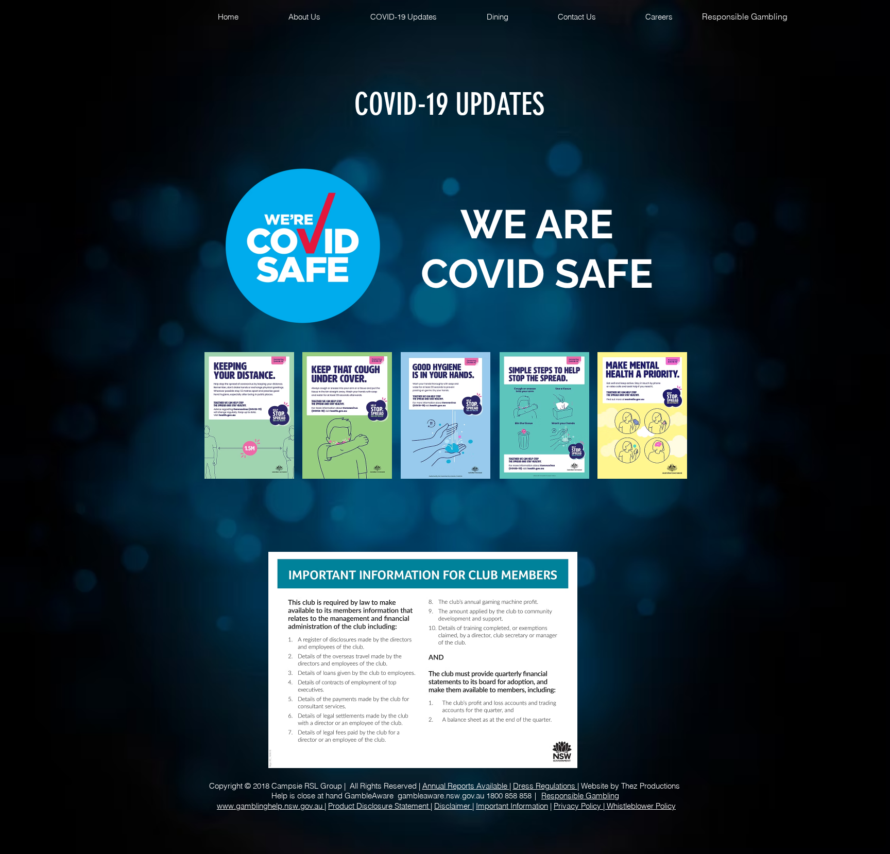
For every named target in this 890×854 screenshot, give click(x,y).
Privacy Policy (578, 806)
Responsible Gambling (745, 16)
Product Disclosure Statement (379, 806)
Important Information (512, 806)
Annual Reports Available (465, 786)
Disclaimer (453, 806)
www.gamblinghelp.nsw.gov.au (270, 806)
